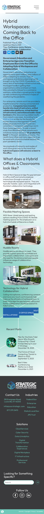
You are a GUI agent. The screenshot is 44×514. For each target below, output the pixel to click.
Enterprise (31, 403)
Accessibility (40, 511)
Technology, (14, 49)
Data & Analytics (22, 436)
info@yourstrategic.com (14, 406)
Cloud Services (22, 428)
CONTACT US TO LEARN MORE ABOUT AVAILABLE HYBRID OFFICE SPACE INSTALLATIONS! (21, 312)
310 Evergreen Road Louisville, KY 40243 (12, 400)
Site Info (21, 511)
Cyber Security (22, 432)
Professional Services (22, 461)
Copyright (27, 511)
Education (31, 407)
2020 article (8, 119)
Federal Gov (31, 399)
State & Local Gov (31, 411)
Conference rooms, (16, 47)
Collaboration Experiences (22, 447)
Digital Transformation (22, 441)
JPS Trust (32, 415)
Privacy (33, 511)
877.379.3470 (12, 410)
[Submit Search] (37, 482)
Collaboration (25, 49)
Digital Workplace (22, 452)
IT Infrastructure (22, 456)
